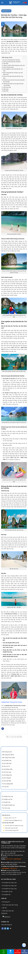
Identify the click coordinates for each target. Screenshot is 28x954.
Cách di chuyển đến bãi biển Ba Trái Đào (13, 77)
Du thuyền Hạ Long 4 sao (9, 885)
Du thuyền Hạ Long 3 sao (9, 888)
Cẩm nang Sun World (8, 754)
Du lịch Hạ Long (6, 772)
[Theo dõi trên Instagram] (5, 928)
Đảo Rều (6, 91)
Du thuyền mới (6, 802)
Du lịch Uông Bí (6, 778)
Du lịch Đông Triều (7, 769)
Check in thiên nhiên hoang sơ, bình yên (14, 65)
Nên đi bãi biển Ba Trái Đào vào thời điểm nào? (13, 73)
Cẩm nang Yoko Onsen (8, 757)
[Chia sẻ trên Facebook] (10, 737)
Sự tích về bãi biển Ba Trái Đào (11, 60)
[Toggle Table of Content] (23, 57)
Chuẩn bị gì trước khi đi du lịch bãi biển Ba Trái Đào (14, 80)
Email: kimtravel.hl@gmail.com (13, 820)
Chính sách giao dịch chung (10, 905)
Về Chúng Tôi (6, 902)
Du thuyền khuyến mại (8, 805)
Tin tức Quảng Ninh (7, 783)
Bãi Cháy (6, 89)
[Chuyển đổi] (25, 796)
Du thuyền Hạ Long (7, 796)
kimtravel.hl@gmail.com (13, 870)
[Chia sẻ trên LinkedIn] (20, 737)
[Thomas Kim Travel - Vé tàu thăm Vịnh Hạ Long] (15, 2)
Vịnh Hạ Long (7, 87)
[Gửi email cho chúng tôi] (10, 928)
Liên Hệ (4, 908)
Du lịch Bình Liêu (6, 760)
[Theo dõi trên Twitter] (8, 928)
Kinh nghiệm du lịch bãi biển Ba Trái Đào (13, 70)
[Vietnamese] (26, 2)
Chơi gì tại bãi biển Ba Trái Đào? (12, 61)
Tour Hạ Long (6, 808)
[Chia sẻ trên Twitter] (12, 737)
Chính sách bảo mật (8, 911)
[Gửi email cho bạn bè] (15, 737)
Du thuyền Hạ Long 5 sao (9, 882)
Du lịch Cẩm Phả (6, 763)
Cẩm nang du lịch (6, 10)
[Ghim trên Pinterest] (18, 737)
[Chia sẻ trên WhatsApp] (7, 737)
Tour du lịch (5, 786)
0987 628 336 (17, 859)
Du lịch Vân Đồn (6, 781)
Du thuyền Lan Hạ (7, 799)
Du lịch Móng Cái (7, 775)
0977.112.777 (13, 868)
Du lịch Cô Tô (6, 766)
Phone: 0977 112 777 (10, 818)
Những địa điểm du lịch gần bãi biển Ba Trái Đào (14, 84)
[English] (24, 2)
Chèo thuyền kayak (8, 67)
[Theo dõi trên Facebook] (2, 728)
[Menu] (2, 3)
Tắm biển (5, 63)
